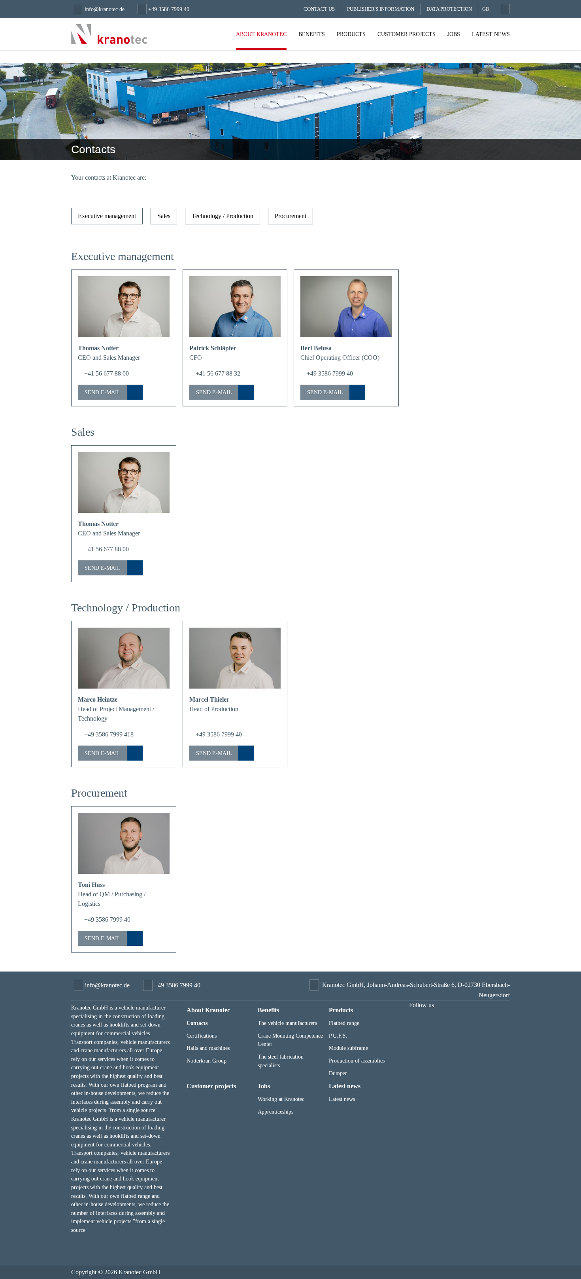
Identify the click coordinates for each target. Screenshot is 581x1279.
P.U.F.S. (338, 1035)
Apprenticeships (275, 1111)
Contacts (197, 1023)
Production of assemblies (357, 1060)
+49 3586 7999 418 (108, 734)
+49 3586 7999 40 (329, 373)
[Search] (504, 9)
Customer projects (406, 34)
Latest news (491, 34)
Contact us (319, 9)
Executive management (107, 216)
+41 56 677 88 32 (217, 373)
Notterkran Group (206, 1060)
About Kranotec (261, 34)
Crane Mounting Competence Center (290, 1039)
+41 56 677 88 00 (106, 373)
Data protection (449, 9)
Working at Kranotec (281, 1099)
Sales (163, 216)
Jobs (453, 34)
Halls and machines (208, 1048)
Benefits (311, 34)
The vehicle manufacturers (287, 1023)
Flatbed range (344, 1023)
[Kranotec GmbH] (109, 34)
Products (351, 34)
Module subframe (348, 1048)
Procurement (290, 216)
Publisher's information (380, 9)
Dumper (338, 1073)
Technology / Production (222, 216)
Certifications (202, 1035)
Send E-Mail (103, 392)
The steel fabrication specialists (281, 1060)
